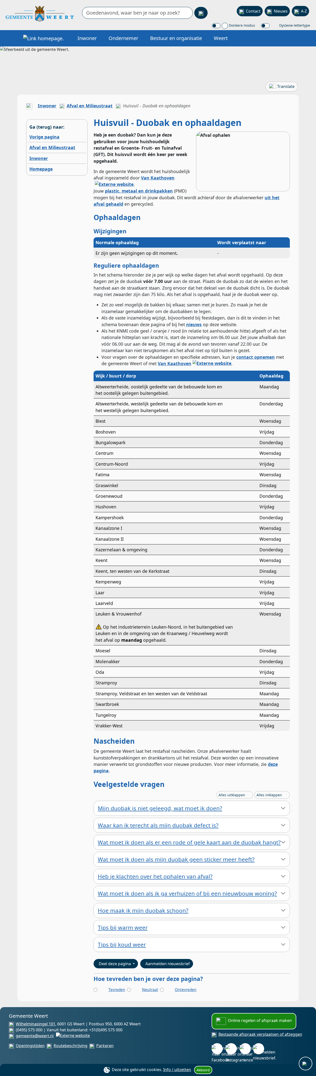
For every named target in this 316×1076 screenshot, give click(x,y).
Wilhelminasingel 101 (35, 1024)
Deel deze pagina (115, 963)
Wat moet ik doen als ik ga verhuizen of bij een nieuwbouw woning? (187, 893)
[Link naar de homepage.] (29, 106)
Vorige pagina (44, 137)
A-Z (304, 11)
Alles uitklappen (232, 795)
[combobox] (137, 13)
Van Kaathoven (174, 363)
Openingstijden (30, 1045)
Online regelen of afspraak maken (260, 1020)
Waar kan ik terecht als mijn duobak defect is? (158, 825)
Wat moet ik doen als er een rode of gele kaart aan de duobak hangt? (189, 842)
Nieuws (281, 11)
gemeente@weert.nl (35, 1035)
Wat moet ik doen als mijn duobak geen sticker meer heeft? (176, 859)
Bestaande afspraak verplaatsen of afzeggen (260, 1034)
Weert (221, 38)
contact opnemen (255, 357)
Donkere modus (241, 25)
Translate (286, 86)
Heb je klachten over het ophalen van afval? (155, 876)
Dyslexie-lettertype (294, 25)
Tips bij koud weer (122, 944)
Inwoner (87, 38)
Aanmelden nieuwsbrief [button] (167, 963)
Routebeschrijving (70, 1045)
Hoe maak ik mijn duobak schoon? (143, 910)
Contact (253, 11)
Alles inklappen (270, 795)
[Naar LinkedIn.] (245, 1048)
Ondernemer (123, 38)
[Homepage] (40, 13)
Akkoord (203, 1070)
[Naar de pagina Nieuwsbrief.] (258, 1048)
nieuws (194, 324)
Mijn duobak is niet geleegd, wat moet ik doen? (160, 808)
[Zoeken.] (201, 13)
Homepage (41, 169)
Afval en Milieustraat (90, 106)
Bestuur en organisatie (176, 38)
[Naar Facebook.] (217, 1048)
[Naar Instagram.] (231, 1048)
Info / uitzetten (177, 1069)
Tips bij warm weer (123, 927)
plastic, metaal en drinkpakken (139, 191)
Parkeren (105, 1045)
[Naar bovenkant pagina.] (305, 1063)
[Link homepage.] (43, 38)
